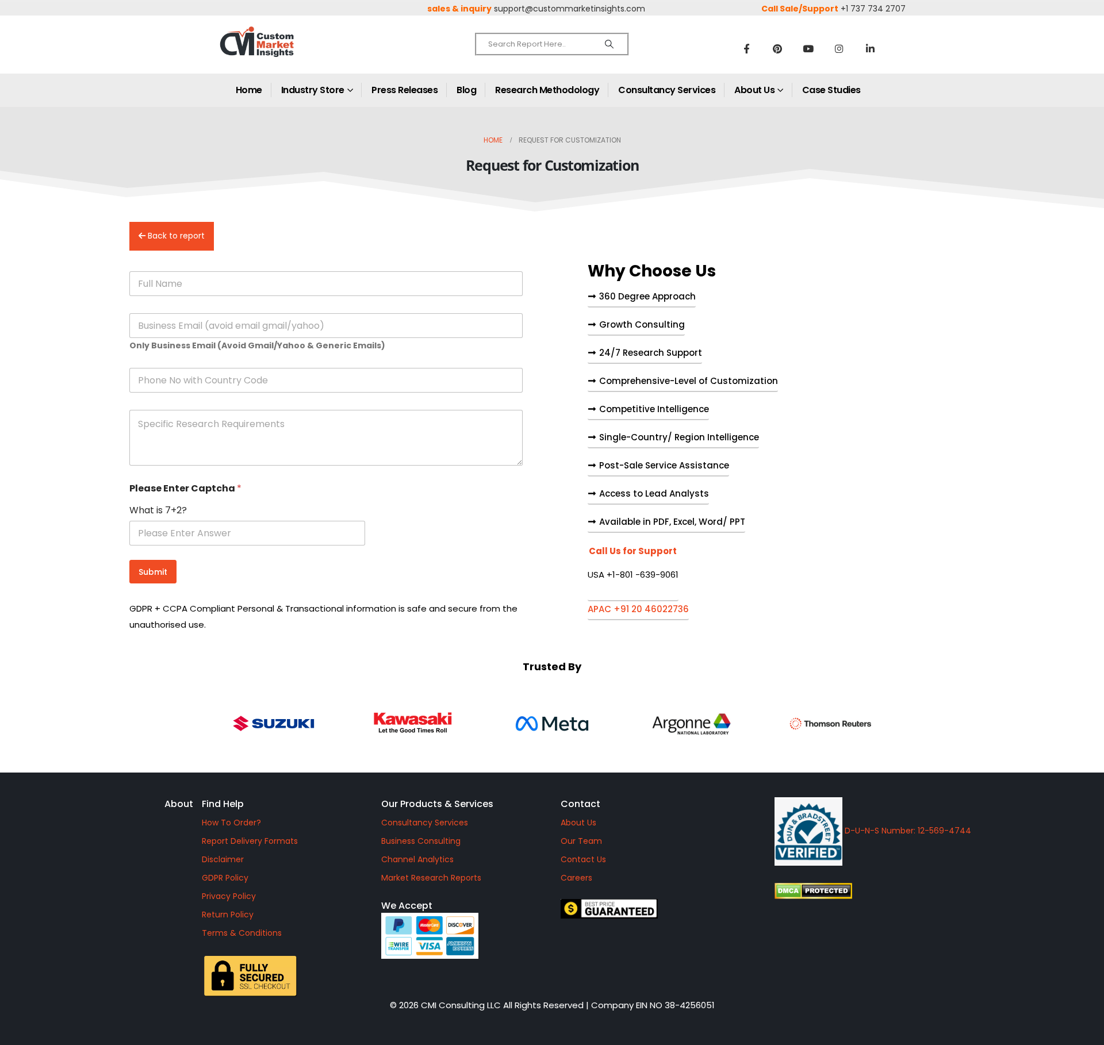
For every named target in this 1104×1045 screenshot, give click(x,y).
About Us (754, 90)
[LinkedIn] (870, 48)
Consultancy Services (666, 90)
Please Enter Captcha (185, 488)
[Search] (609, 44)
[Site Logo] (282, 51)
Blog (466, 90)
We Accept (406, 905)
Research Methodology (547, 90)
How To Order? (231, 822)
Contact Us (583, 859)
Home (249, 90)
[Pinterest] (777, 48)
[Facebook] (746, 48)
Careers (576, 877)
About (178, 803)
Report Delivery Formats (250, 841)
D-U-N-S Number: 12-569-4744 (906, 830)
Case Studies (831, 90)
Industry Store (312, 90)
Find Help (223, 803)
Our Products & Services (437, 803)
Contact (580, 803)
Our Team (581, 841)
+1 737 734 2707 (873, 8)
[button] (633, 574)
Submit (153, 572)
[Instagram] (839, 48)
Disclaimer (223, 859)
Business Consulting (421, 841)
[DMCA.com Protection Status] (911, 891)
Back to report (175, 235)
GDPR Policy (225, 877)
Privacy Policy (229, 896)
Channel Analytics (417, 859)
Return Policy (228, 914)
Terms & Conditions (242, 933)
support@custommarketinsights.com (569, 8)
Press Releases (404, 90)
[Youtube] (808, 48)
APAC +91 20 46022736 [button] (638, 610)
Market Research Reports (431, 877)
